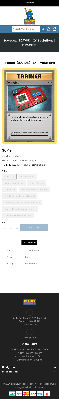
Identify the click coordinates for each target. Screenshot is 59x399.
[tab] (29, 242)
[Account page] (49, 29)
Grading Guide (37, 164)
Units (5, 222)
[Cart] (55, 29)
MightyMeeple (29, 44)
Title (4, 171)
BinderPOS (39, 387)
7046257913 (29, 337)
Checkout (29, 2)
